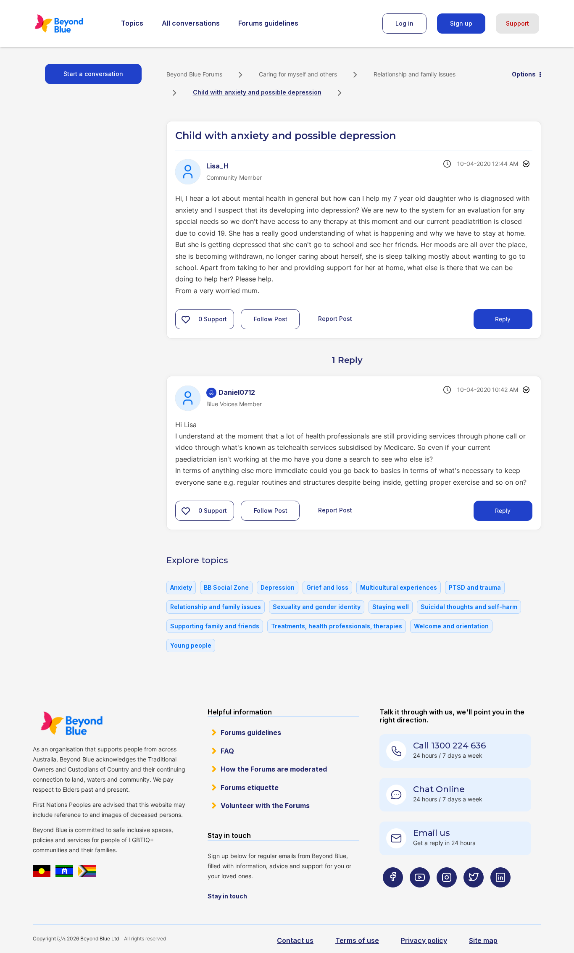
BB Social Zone (226, 587)
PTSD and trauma (475, 587)
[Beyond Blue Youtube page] (419, 894)
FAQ (227, 751)
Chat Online (439, 789)
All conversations (191, 23)
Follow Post (270, 319)
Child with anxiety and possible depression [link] (257, 92)
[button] (185, 319)
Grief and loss (327, 587)
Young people (190, 645)
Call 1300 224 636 (449, 745)
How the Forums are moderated (274, 769)
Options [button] (524, 74)
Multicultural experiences (398, 587)
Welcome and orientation (451, 626)
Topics (132, 23)
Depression (278, 587)
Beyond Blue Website (71, 723)
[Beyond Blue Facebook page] (392, 894)
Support (517, 23)
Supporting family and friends (214, 626)
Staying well (390, 606)
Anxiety (181, 587)
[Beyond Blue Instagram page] (446, 894)
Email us (431, 833)
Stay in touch (227, 896)
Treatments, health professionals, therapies (336, 626)
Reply (503, 319)
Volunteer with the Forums (265, 805)
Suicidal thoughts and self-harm (469, 606)
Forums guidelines (268, 23)
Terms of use (357, 940)
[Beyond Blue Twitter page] (473, 894)
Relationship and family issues (415, 74)
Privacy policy (424, 940)
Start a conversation (93, 73)
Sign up (461, 23)
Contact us (295, 940)
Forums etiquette (250, 787)
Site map (483, 940)
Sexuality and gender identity (317, 606)
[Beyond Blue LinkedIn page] (500, 894)
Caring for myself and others (298, 74)
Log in (404, 23)
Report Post (335, 318)
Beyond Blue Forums (71, 23)
